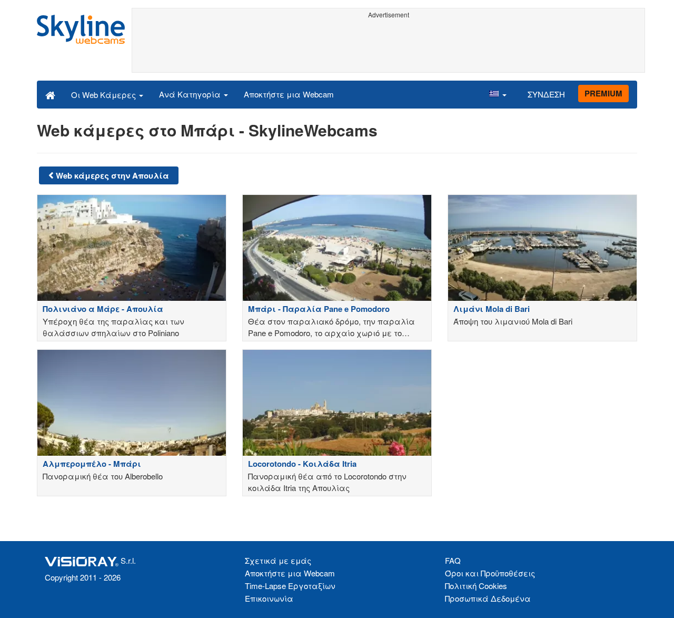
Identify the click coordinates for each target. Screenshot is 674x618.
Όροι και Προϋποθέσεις (490, 572)
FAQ (453, 560)
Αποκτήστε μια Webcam (289, 94)
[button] (497, 94)
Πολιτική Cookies (476, 585)
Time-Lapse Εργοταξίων (290, 585)
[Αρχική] (50, 94)
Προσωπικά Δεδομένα (488, 598)
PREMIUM (603, 93)
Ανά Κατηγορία (191, 94)
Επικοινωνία (269, 598)
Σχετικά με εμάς (278, 560)
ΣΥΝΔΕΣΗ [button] (546, 94)
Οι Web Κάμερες (104, 94)
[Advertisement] (388, 46)
